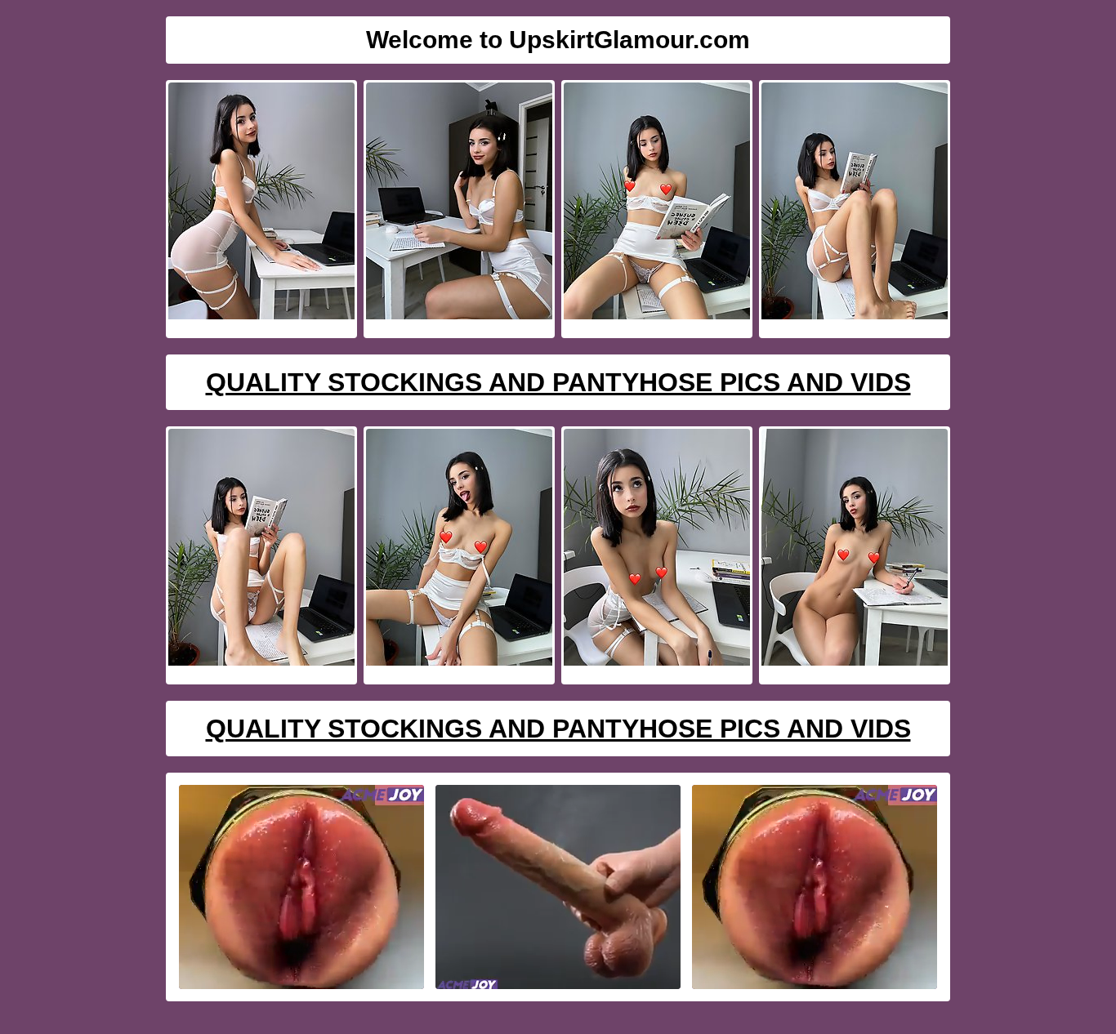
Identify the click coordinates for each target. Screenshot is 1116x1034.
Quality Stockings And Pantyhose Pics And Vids (558, 382)
